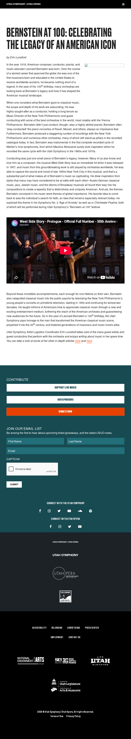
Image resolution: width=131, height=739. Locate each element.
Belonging (57, 628)
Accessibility (39, 628)
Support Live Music (66, 387)
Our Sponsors (65, 399)
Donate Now (65, 411)
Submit (14, 484)
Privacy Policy (73, 716)
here (78, 341)
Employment (57, 637)
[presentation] (32, 469)
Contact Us (75, 637)
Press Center (92, 628)
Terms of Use (56, 716)
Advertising (73, 628)
